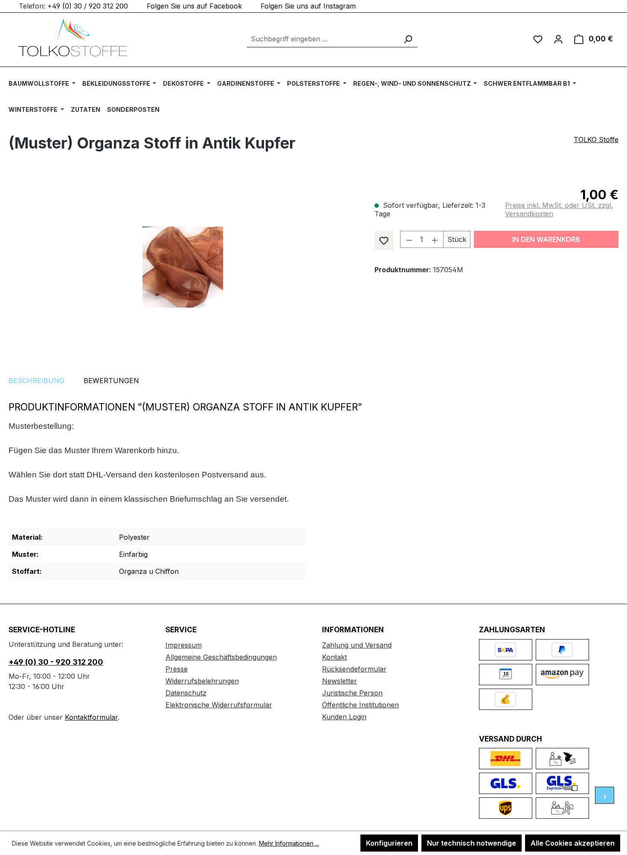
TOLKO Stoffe (596, 139)
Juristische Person (352, 693)
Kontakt (334, 657)
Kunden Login (344, 716)
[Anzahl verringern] (409, 239)
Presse (176, 669)
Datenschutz (185, 693)
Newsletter (339, 681)
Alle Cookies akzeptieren (573, 843)
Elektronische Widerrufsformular (218, 705)
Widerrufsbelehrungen (202, 681)
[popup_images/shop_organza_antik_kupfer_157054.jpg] (182, 267)
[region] (183, 267)
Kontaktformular (91, 717)
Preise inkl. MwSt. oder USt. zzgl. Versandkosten (559, 209)
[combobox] (322, 39)
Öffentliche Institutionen (360, 705)
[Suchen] (408, 39)
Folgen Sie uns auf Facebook (194, 6)
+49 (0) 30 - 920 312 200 (56, 661)
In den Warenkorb (546, 239)
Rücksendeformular (354, 669)
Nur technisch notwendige (471, 843)
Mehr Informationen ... (289, 843)
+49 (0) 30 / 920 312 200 (87, 6)
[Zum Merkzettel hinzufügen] (384, 240)
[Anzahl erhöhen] (435, 239)
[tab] (36, 380)
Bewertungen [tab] (111, 380)
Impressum (183, 645)
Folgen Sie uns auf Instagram (308, 6)
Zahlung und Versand (357, 645)
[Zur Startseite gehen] (72, 37)
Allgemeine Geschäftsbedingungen (221, 657)
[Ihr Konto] (558, 38)
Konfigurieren (389, 843)
